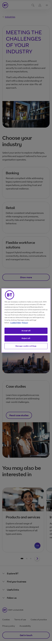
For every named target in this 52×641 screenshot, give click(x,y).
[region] (26, 320)
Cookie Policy (15, 323)
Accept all (26, 330)
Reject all (26, 338)
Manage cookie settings (26, 346)
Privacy (25, 323)
